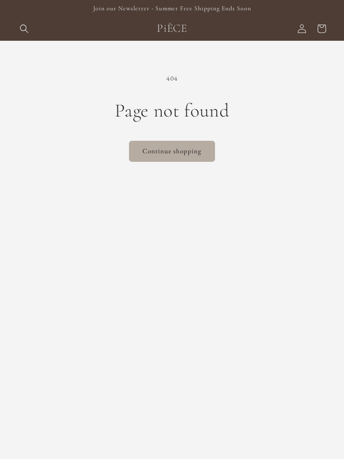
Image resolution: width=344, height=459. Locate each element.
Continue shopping (172, 151)
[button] (24, 29)
